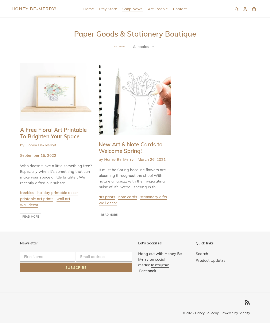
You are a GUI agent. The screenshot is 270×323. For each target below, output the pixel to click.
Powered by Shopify (235, 313)
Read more (30, 216)
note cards (127, 196)
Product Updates (210, 260)
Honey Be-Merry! (34, 8)
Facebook (147, 270)
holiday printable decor (57, 192)
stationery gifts (153, 196)
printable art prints (36, 198)
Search (202, 253)
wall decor (29, 204)
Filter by (120, 46)
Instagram (160, 265)
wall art (63, 198)
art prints (107, 196)
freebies (27, 192)
